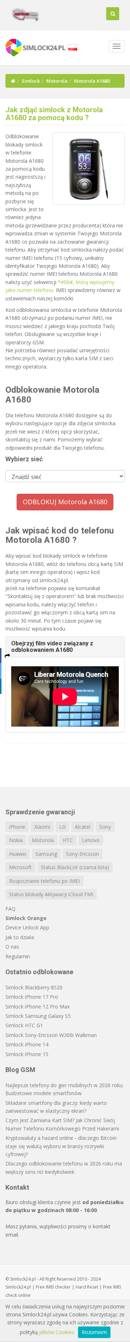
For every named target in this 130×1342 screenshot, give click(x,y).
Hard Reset (86, 1287)
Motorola (57, 81)
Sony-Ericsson (82, 853)
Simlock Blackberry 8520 (33, 987)
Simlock (31, 81)
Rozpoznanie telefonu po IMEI (44, 880)
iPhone (17, 826)
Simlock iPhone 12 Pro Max (37, 1006)
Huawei (17, 853)
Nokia (16, 840)
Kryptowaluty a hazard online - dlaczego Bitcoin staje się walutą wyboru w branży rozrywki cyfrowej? (61, 1146)
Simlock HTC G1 (24, 1025)
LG (62, 826)
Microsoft (20, 867)
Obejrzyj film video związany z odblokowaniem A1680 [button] (52, 646)
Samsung (46, 853)
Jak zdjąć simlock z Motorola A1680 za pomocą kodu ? (54, 113)
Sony (105, 826)
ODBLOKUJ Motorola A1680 (65, 501)
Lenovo (91, 840)
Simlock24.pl (18, 1287)
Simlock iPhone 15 (26, 1054)
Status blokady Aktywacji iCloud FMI (51, 894)
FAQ (10, 908)
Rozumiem (94, 1332)
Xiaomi (42, 826)
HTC (68, 840)
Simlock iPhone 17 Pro (31, 996)
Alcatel (82, 826)
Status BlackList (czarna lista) (75, 867)
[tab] (65, 647)
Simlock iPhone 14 (26, 1044)
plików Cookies (56, 1332)
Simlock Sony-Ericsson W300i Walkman (51, 1035)
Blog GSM (20, 1069)
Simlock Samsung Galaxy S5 (38, 1015)
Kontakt (17, 1187)
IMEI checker (58, 1287)
